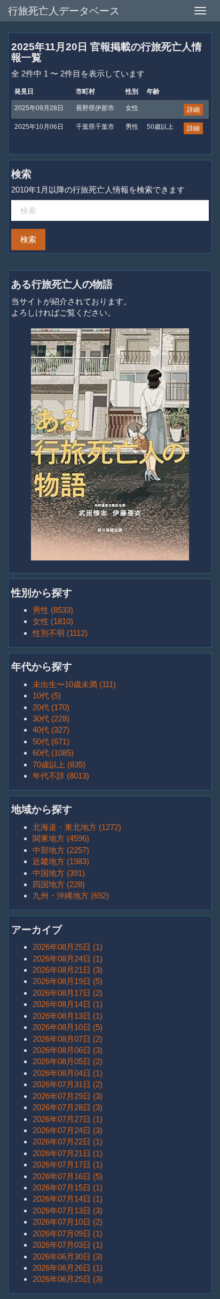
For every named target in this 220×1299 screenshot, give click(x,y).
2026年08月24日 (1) (68, 958)
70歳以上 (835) (59, 764)
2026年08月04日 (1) (68, 1073)
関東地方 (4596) (61, 838)
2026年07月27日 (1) (68, 1119)
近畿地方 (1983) (61, 861)
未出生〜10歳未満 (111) (74, 684)
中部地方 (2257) (61, 850)
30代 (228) (51, 718)
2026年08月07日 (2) (68, 1038)
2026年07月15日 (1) (68, 1187)
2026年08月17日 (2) (68, 992)
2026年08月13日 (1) (68, 1015)
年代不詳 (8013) (61, 775)
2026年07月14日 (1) (68, 1198)
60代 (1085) (53, 752)
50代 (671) (51, 741)
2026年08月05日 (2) (68, 1061)
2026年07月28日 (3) (68, 1107)
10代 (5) (47, 695)
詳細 (193, 109)
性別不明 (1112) (60, 632)
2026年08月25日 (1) (68, 946)
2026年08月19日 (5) (68, 981)
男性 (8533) (53, 609)
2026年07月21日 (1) (68, 1153)
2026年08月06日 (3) (68, 1050)
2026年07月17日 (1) (68, 1164)
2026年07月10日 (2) (68, 1221)
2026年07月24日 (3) (68, 1130)
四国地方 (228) (59, 884)
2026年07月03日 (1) (68, 1244)
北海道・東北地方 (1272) (77, 827)
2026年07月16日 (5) (68, 1176)
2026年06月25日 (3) (68, 1278)
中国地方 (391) (59, 873)
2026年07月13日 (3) (68, 1210)
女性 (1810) (53, 621)
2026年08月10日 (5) (68, 1027)
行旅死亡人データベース (64, 11)
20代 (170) (51, 707)
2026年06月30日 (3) (68, 1256)
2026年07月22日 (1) (68, 1141)
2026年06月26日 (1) (68, 1267)
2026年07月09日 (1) (68, 1233)
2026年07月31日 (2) (68, 1084)
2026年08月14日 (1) (68, 1004)
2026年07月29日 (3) (68, 1096)
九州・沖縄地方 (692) (71, 895)
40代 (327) (51, 729)
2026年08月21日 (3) (68, 969)
